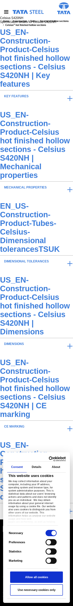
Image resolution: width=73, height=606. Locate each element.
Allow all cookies (36, 577)
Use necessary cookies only (36, 589)
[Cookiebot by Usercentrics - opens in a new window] (50, 458)
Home (6, 21)
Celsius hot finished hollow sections (25, 25)
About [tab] (56, 467)
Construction (20, 21)
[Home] (28, 12)
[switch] (51, 542)
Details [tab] (36, 467)
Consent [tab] (17, 467)
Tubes (33, 21)
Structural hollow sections (54, 21)
